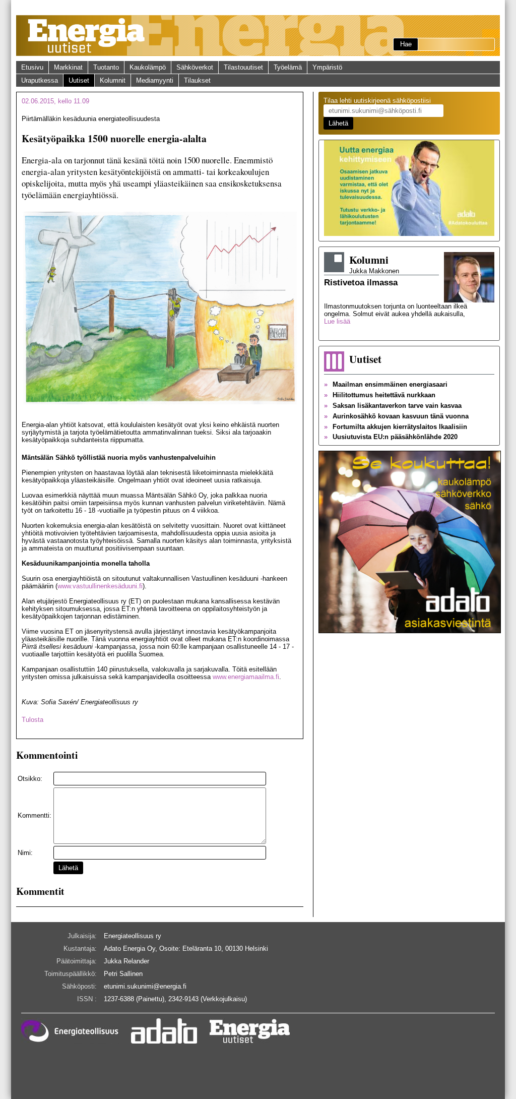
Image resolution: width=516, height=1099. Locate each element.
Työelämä (288, 67)
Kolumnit (112, 80)
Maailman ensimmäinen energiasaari (385, 384)
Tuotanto (106, 67)
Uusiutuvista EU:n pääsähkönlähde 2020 (391, 437)
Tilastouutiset (243, 67)
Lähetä (68, 868)
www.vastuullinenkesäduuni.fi (100, 586)
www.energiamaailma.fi (246, 677)
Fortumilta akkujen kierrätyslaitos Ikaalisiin (395, 427)
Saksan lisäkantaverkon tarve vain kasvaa (393, 405)
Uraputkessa (39, 80)
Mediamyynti (154, 80)
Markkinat (68, 67)
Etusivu (32, 67)
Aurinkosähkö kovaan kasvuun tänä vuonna (396, 416)
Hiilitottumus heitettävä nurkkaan (379, 395)
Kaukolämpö (148, 67)
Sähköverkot (194, 67)
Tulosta (32, 719)
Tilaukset (197, 80)
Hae (406, 44)
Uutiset (79, 80)
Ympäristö (327, 67)
